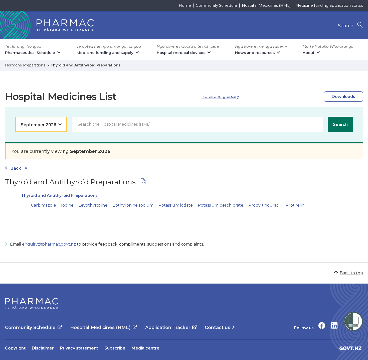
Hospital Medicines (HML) (266, 5)
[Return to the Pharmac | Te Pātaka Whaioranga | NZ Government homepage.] (31, 304)
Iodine (67, 205)
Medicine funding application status (329, 5)
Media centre (145, 348)
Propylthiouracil (264, 205)
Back (16, 168)
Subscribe (114, 348)
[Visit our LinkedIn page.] (334, 325)
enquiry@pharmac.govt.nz (49, 244)
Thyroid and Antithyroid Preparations (59, 195)
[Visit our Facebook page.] (321, 325)
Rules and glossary (220, 96)
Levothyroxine (93, 205)
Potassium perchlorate (220, 205)
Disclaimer (43, 348)
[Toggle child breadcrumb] (26, 168)
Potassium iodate (175, 205)
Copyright (15, 348)
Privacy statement (79, 348)
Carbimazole (43, 205)
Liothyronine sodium (132, 205)
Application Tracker (167, 327)
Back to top (351, 273)
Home (185, 5)
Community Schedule (216, 5)
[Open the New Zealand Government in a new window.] (350, 348)
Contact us (217, 327)
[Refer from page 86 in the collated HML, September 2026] (143, 182)
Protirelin (295, 205)
